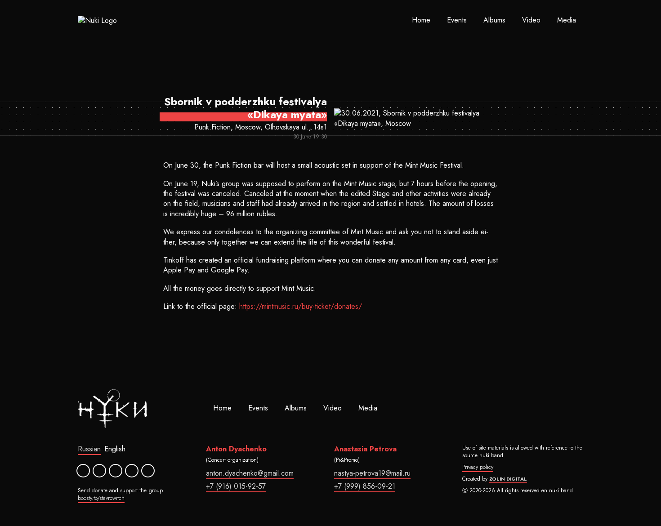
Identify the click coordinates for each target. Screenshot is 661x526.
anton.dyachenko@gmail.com (250, 473)
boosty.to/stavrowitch (101, 498)
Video (531, 20)
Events (457, 20)
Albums (494, 20)
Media (566, 20)
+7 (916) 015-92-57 (236, 486)
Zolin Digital (508, 478)
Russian (89, 449)
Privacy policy (477, 467)
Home (421, 20)
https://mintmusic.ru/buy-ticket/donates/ (300, 306)
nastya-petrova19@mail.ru (372, 473)
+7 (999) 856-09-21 (364, 486)
